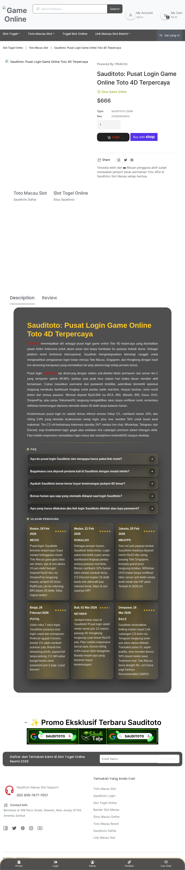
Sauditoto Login (130, 277)
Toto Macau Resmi (106, 823)
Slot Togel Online (13, 47)
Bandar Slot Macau (106, 809)
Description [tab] (22, 298)
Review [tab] (49, 298)
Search (114, 9)
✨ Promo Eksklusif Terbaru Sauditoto (95, 722)
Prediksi (129, 865)
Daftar (92, 865)
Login (116, 137)
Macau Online (55, 277)
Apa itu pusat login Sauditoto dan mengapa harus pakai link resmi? (76, 458)
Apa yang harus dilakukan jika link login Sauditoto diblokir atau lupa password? (84, 508)
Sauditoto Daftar (104, 831)
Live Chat (166, 865)
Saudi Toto (50, 373)
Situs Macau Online (106, 816)
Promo (19, 865)
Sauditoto (33, 343)
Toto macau (92, 277)
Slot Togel (18, 277)
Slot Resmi (166, 277)
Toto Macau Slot (38, 47)
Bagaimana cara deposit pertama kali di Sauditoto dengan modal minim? (79, 471)
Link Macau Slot (104, 837)
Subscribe (168, 759)
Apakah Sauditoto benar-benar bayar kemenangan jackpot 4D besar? (77, 483)
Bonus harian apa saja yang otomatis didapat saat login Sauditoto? (76, 496)
